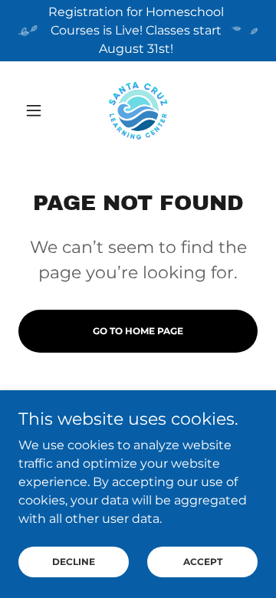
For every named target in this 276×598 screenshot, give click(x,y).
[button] (36, 110)
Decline (73, 561)
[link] (138, 110)
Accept (202, 561)
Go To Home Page (138, 331)
